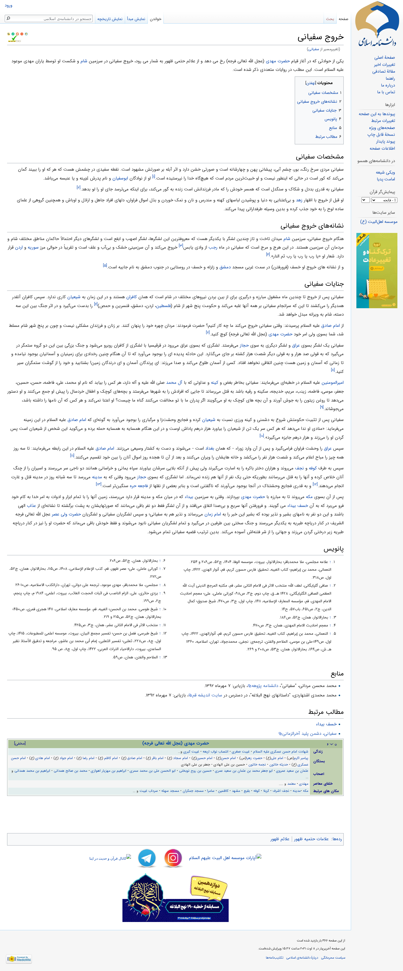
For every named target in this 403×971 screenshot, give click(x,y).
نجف (299, 468)
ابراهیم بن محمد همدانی (32, 770)
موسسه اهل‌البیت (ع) (378, 221)
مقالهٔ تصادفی (383, 71)
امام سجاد (180, 758)
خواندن (155, 19)
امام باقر (157, 758)
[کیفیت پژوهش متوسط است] (13, 33)
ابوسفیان (120, 178)
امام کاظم (111, 758)
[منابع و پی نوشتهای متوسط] (26, 33)
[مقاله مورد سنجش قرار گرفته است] (8, 33)
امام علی (277, 758)
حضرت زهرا (254, 758)
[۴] (268, 254)
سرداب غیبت (149, 791)
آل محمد (174, 382)
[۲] (79, 187)
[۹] (322, 407)
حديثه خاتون (278, 764)
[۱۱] (72, 455)
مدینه (97, 477)
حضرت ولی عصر (66, 514)
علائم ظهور (280, 839)
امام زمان (212, 514)
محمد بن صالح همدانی (70, 770)
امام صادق (330, 325)
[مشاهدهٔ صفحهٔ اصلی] (377, 23)
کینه (214, 382)
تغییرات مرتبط (383, 121)
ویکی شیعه (385, 172)
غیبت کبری (191, 751)
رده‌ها (337, 839)
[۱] (153, 176)
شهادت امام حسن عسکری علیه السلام (280, 751)
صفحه (343, 19)
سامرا (210, 791)
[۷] (208, 332)
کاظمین (223, 791)
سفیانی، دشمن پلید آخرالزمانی (309, 733)
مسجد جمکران (193, 791)
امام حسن (228, 758)
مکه (309, 496)
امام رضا (88, 758)
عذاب (31, 505)
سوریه (33, 247)
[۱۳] (98, 484)
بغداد (209, 448)
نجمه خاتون (257, 764)
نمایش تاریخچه (109, 19)
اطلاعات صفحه (382, 148)
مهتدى (303, 783)
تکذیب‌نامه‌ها (274, 957)
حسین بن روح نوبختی (195, 770)
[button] (338, 82)
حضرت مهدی (278, 61)
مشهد (236, 791)
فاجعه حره (139, 485)
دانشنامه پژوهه (265, 685)
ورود (8, 5)
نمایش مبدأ (136, 19)
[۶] (96, 304)
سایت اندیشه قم (207, 695)
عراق (296, 345)
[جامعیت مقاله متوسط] (21, 33)
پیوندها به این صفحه (377, 114)
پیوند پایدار (385, 141)
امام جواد (66, 758)
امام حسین (204, 758)
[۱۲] (315, 484)
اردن (19, 247)
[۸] (333, 370)
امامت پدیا (386, 179)
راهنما (390, 78)
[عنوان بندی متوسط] (17, 33)
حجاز (244, 345)
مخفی (20, 743)
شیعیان (74, 297)
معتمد (291, 783)
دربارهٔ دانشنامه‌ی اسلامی (302, 957)
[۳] (181, 246)
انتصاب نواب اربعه (215, 751)
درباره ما (388, 85)
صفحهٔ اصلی (384, 57)
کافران (131, 297)
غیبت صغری (241, 751)
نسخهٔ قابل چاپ (381, 134)
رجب (213, 247)
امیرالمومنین (333, 382)
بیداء (189, 496)
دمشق (225, 267)
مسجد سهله (170, 791)
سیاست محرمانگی (333, 957)
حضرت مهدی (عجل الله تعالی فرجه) (175, 743)
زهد (299, 200)
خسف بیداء (297, 505)
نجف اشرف (281, 791)
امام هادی (42, 758)
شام (84, 61)
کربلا (266, 791)
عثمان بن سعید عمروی (292, 770)
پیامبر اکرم (301, 758)
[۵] (105, 265)
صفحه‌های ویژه (382, 128)
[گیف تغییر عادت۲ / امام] (376, 270)
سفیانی (313, 49)
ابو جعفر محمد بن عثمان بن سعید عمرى (244, 770)
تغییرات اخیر (384, 64)
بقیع (247, 791)
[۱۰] (262, 436)
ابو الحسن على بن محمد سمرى (153, 770)
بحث (330, 19)
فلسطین (163, 305)
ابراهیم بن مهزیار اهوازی (108, 770)
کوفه (313, 468)
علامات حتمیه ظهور (311, 839)
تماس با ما (386, 92)
